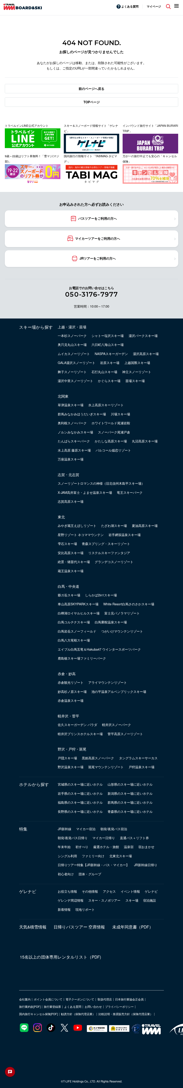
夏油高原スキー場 (145, 525)
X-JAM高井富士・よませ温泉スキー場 (85, 492)
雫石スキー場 (67, 543)
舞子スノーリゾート (72, 371)
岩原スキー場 (109, 362)
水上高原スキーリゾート (106, 404)
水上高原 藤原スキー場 (74, 450)
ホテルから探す (34, 784)
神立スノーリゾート (136, 371)
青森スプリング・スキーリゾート (106, 543)
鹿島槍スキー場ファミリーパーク (82, 658)
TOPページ (91, 102)
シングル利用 (67, 855)
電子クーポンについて (80, 999)
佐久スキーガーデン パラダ (77, 724)
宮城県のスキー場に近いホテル (80, 784)
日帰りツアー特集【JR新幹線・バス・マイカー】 (93, 864)
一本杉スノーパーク (72, 335)
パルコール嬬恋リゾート (113, 450)
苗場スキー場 (135, 380)
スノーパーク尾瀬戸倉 (114, 432)
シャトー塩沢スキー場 (108, 335)
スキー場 (131, 900)
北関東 (63, 396)
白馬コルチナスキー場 (74, 622)
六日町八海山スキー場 (108, 344)
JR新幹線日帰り (145, 864)
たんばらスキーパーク (74, 441)
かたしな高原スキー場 (111, 441)
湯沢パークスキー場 (143, 335)
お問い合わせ (93, 1007)
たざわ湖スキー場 (114, 525)
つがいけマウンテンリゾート (122, 631)
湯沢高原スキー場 (146, 353)
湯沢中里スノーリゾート (75, 380)
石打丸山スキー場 (104, 371)
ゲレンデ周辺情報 (70, 900)
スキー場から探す (36, 327)
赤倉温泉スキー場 (70, 700)
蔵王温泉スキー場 (70, 570)
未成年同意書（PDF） (132, 926)
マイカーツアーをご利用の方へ (97, 238)
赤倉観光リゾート (70, 682)
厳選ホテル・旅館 (106, 846)
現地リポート (85, 909)
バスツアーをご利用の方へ (97, 218)
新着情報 (64, 909)
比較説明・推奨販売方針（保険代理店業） (125, 1014)
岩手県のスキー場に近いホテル (80, 793)
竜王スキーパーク (130, 492)
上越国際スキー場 (137, 362)
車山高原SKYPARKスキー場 (78, 604)
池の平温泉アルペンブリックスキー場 (119, 691)
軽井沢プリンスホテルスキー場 (80, 733)
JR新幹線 (64, 828)
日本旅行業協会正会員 (129, 999)
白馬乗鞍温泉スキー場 (111, 622)
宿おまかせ (146, 846)
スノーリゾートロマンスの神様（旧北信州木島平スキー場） (101, 483)
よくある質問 (130, 6)
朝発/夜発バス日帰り (73, 837)
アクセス (109, 891)
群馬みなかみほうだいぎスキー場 (82, 414)
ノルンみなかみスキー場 (75, 432)
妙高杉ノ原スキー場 (72, 691)
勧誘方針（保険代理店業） (78, 1014)
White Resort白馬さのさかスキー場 (128, 604)
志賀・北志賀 (68, 474)
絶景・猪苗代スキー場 (74, 561)
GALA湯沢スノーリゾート (76, 362)
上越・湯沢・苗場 (72, 326)
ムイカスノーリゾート (74, 353)
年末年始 (64, 846)
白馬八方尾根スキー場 (74, 640)
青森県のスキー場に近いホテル (130, 811)
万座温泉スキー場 (70, 459)
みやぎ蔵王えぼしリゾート (77, 525)
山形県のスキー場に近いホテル (130, 784)
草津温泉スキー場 (70, 404)
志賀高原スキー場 (70, 501)
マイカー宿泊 (85, 828)
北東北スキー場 (120, 855)
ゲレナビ (27, 891)
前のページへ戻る (91, 88)
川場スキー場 (120, 414)
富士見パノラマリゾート (122, 613)
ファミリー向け (93, 855)
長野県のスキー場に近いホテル (80, 811)
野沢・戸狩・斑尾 (72, 749)
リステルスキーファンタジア (109, 552)
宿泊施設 (149, 900)
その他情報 (90, 891)
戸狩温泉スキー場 (141, 766)
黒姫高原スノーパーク (98, 758)
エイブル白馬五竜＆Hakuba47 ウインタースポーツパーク (99, 649)
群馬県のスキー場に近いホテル (130, 802)
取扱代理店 (105, 999)
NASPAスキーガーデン (111, 353)
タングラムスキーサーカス (138, 758)
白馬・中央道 (68, 586)
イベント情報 (130, 891)
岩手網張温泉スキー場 (124, 534)
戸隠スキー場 (67, 758)
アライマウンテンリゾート (107, 682)
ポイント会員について (48, 999)
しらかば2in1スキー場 (101, 595)
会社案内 (25, 999)
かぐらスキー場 (109, 380)
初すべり (81, 846)
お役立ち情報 (67, 891)
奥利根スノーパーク (72, 423)
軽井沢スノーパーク (116, 724)
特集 (23, 828)
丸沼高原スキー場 (145, 441)
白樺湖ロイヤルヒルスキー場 (79, 613)
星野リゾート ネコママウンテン (81, 534)
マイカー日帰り (103, 837)
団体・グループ (90, 874)
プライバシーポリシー (119, 1007)
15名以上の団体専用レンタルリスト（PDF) (60, 956)
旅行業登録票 (52, 1007)
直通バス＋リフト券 (134, 837)
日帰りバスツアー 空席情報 (79, 926)
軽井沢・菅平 (68, 715)
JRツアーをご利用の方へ (98, 258)
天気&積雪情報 (32, 926)
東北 (61, 516)
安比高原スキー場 (70, 552)
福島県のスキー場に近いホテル (80, 802)
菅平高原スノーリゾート (125, 733)
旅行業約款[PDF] (30, 1007)
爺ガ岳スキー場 (69, 595)
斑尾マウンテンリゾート (106, 766)
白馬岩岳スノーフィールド (77, 631)
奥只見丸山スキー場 (72, 344)
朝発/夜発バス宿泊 (113, 828)
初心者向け (66, 874)
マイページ (154, 6)
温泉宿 (128, 846)
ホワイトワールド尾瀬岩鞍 (111, 423)
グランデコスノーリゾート (114, 561)
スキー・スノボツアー (104, 900)
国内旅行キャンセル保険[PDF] (38, 1014)
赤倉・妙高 (67, 673)
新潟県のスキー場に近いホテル (130, 793)
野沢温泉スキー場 (70, 766)
